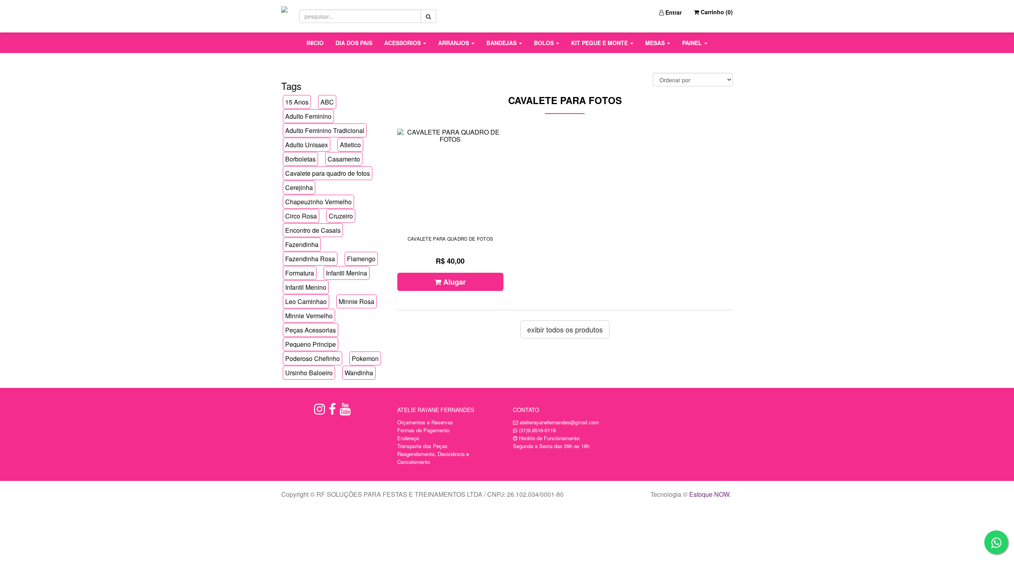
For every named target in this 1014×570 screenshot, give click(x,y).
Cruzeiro (341, 215)
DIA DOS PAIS (353, 43)
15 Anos (297, 101)
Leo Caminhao (306, 301)
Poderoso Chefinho (312, 358)
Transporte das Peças (422, 446)
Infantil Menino (305, 287)
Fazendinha (301, 244)
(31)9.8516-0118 (537, 430)
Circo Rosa (301, 215)
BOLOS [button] (544, 43)
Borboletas (300, 158)
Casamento (344, 158)
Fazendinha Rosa (310, 258)
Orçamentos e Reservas (425, 422)
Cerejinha (299, 187)
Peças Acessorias (310, 329)
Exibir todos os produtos (565, 329)
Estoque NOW (709, 494)
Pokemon (365, 358)
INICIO (315, 43)
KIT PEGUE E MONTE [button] (600, 43)
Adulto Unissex (306, 144)
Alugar (453, 282)
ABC (327, 101)
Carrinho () (716, 12)
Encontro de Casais (313, 230)
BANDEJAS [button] (502, 43)
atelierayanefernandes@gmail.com (559, 422)
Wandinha (359, 372)
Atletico (350, 144)
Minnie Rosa (356, 301)
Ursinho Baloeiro (309, 372)
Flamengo (361, 258)
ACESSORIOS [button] (403, 43)
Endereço (408, 438)
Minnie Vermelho (309, 315)
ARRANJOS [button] (454, 43)
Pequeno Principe (310, 344)
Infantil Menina (346, 272)
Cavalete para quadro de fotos (327, 173)
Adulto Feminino (308, 116)
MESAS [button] (655, 43)
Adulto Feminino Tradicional (324, 130)
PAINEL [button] (692, 43)
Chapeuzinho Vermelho (318, 201)
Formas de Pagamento (423, 430)
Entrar (673, 12)
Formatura (299, 272)
